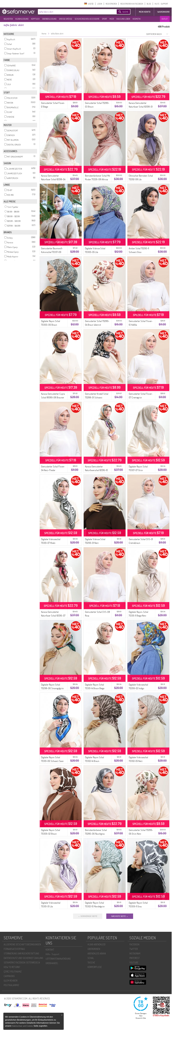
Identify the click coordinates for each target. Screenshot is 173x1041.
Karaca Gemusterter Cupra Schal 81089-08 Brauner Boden (53, 397)
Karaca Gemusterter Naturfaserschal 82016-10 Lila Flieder (96, 470)
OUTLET (165, 19)
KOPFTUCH (35, 19)
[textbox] (74, 11)
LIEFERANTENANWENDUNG (58, 958)
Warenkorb (163, 12)
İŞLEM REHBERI (10, 980)
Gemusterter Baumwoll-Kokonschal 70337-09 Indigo (52, 252)
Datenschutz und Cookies (23, 1026)
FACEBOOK (134, 944)
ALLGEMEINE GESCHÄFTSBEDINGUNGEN (22, 944)
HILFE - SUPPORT (161, 4)
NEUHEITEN (8, 19)
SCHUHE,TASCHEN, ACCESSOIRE (87, 19)
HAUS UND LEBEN (123, 19)
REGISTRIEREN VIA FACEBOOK (131, 4)
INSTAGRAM (134, 953)
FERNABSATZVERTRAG (14, 949)
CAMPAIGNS (9, 976)
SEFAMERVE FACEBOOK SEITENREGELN (22, 962)
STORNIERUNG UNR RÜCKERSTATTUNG (21, 953)
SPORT (104, 19)
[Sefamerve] (19, 11)
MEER (111, 19)
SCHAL (91, 958)
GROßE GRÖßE (65, 19)
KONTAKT (50, 949)
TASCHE (91, 962)
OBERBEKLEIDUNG (49, 19)
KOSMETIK (136, 19)
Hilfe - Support (52, 954)
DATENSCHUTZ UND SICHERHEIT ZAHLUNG (23, 958)
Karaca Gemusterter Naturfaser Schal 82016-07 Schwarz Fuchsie (53, 615)
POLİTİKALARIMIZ (11, 985)
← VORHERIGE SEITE (87, 916)
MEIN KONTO (145, 12)
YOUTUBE (133, 962)
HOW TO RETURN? (12, 967)
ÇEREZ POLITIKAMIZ (13, 971)
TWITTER (133, 949)
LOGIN (99, 4)
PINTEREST (134, 958)
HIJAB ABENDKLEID (96, 944)
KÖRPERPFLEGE (95, 967)
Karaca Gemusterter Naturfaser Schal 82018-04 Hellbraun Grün (53, 179)
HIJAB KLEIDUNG (21, 19)
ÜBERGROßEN (94, 949)
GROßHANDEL (52, 963)
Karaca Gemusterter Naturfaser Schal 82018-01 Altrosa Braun (141, 107)
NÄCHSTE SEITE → (119, 916)
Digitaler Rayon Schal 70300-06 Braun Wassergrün (50, 325)
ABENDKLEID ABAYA (97, 953)
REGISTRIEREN (111, 4)
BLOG (149, 4)
